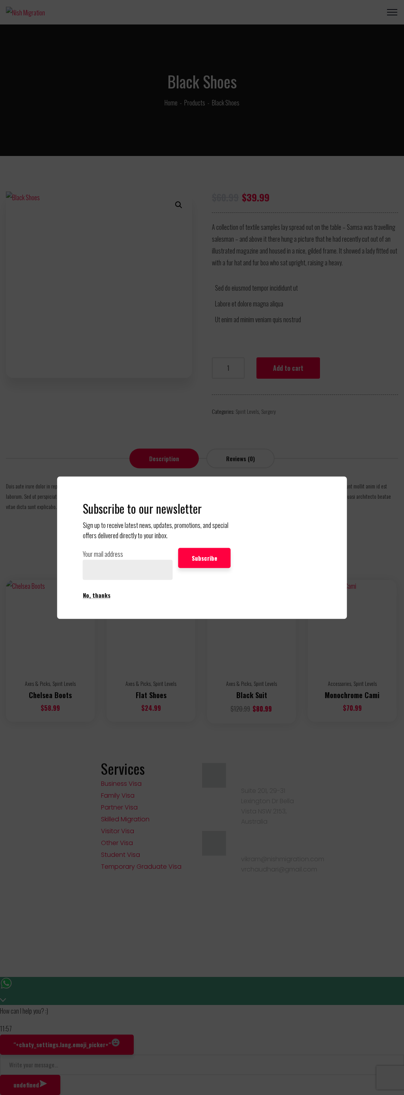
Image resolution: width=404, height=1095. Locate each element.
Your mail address (103, 553)
